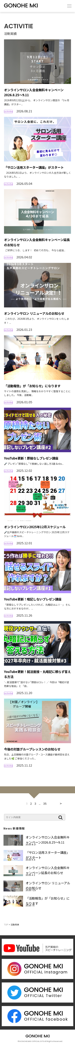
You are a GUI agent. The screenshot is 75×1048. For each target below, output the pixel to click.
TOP (6, 924)
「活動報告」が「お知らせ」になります (32, 386)
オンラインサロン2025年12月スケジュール (35, 527)
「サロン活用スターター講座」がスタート (34, 167)
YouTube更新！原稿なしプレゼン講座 (31, 458)
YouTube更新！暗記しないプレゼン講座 (32, 599)
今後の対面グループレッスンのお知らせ (32, 749)
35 (45, 804)
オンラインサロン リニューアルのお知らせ (34, 313)
